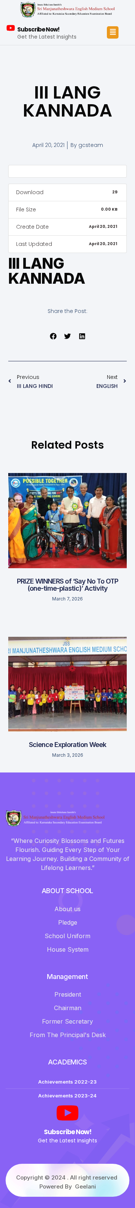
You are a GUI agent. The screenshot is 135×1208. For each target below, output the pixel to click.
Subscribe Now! (38, 29)
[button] (53, 336)
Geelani (85, 1186)
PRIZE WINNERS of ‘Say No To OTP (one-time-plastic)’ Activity (67, 585)
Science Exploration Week (67, 744)
